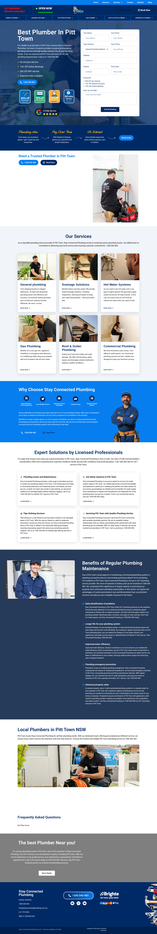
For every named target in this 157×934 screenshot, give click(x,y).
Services (116, 2)
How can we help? (90, 90)
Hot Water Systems (64, 18)
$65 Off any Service (92, 81)
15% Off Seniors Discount (95, 84)
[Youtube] (85, 903)
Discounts (87, 78)
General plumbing (33, 284)
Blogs (150, 2)
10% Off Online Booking (94, 86)
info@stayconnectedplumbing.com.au (33, 908)
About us (105, 2)
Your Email (115, 33)
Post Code (115, 67)
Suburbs (140, 2)
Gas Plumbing (90, 18)
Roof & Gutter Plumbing (116, 18)
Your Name (87, 33)
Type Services (88, 44)
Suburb (86, 67)
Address (86, 55)
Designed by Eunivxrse (113, 929)
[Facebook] (72, 903)
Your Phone (115, 44)
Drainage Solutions (38, 18)
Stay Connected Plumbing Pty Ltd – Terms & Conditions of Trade (40, 929)
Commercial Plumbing (142, 18)
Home (95, 2)
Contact (130, 2)
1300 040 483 (53, 57)
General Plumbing (12, 18)
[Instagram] (78, 903)
